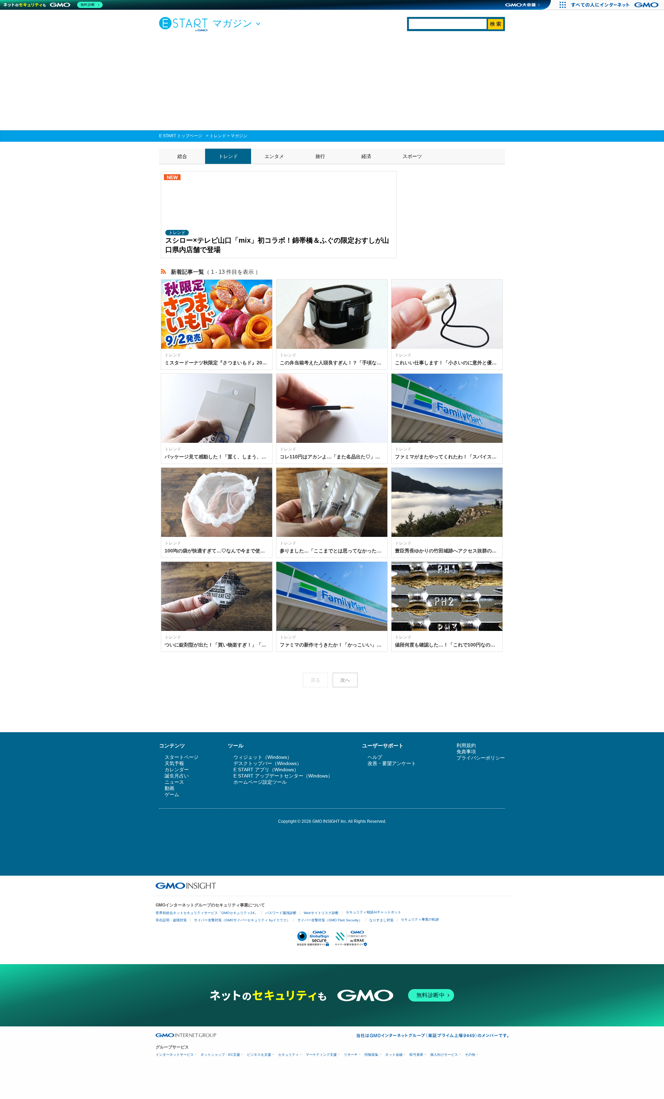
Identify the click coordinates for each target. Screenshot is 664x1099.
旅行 (320, 156)
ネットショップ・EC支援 (220, 1054)
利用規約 (466, 745)
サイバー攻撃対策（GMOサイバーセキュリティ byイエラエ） (242, 920)
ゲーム (172, 794)
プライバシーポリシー (480, 758)
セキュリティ (288, 1054)
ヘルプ (375, 757)
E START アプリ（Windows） (266, 769)
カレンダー (177, 769)
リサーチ (351, 1054)
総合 (182, 156)
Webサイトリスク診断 (321, 913)
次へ (345, 680)
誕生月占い (177, 776)
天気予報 (174, 763)
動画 (169, 788)
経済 (366, 156)
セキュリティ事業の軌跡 (420, 919)
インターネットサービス (175, 1054)
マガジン (239, 135)
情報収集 (371, 1054)
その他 (470, 1054)
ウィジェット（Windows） (262, 757)
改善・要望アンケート (392, 763)
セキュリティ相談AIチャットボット (373, 912)
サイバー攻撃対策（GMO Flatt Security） (329, 920)
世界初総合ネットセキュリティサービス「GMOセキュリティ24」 (207, 913)
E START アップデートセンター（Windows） (283, 776)
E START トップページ (180, 135)
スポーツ (412, 156)
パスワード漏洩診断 (280, 913)
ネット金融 (394, 1054)
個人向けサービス (444, 1054)
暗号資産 (416, 1054)
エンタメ (274, 156)
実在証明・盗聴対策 (171, 920)
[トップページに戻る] (185, 24)
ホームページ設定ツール (260, 782)
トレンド (218, 135)
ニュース (174, 782)
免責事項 (466, 751)
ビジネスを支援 (259, 1054)
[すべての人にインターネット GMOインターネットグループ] (616, 5)
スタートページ (182, 757)
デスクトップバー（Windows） (267, 763)
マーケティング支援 (321, 1054)
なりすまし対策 (381, 920)
